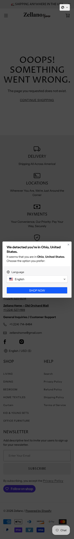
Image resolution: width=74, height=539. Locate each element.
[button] (65, 7)
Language (18, 272)
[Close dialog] (68, 244)
